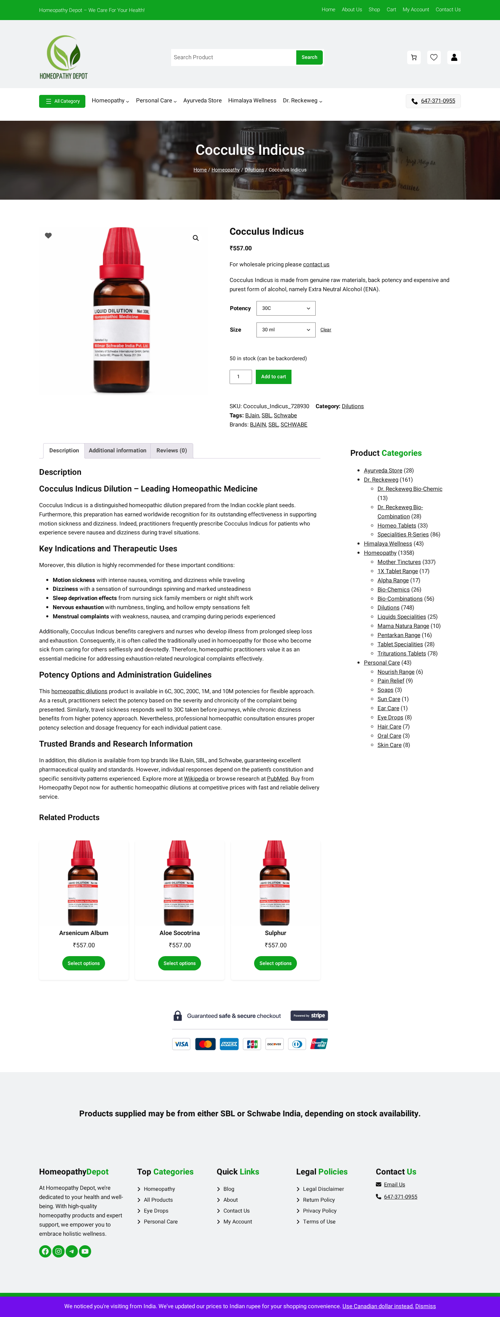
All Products (158, 1200)
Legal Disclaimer (323, 1189)
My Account (237, 1222)
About (230, 1200)
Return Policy (319, 1200)
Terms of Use (319, 1222)
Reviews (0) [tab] (171, 450)
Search (309, 57)
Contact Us (236, 1211)
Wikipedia (196, 778)
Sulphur (275, 933)
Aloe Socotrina (180, 933)
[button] (196, 238)
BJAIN (258, 424)
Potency (240, 308)
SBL (266, 415)
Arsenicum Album (84, 933)
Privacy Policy (320, 1211)
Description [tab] (64, 450)
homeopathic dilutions (79, 691)
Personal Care (161, 1222)
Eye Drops (156, 1211)
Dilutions (254, 169)
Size (235, 330)
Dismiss (425, 1306)
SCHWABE (294, 424)
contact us (316, 264)
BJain (252, 415)
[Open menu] (62, 101)
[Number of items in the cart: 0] (414, 57)
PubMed (277, 778)
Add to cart (273, 376)
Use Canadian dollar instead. (378, 1306)
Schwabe (285, 415)
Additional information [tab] (117, 450)
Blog (228, 1189)
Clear (325, 329)
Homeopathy (226, 169)
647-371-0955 (438, 101)
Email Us (394, 1185)
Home (200, 169)
